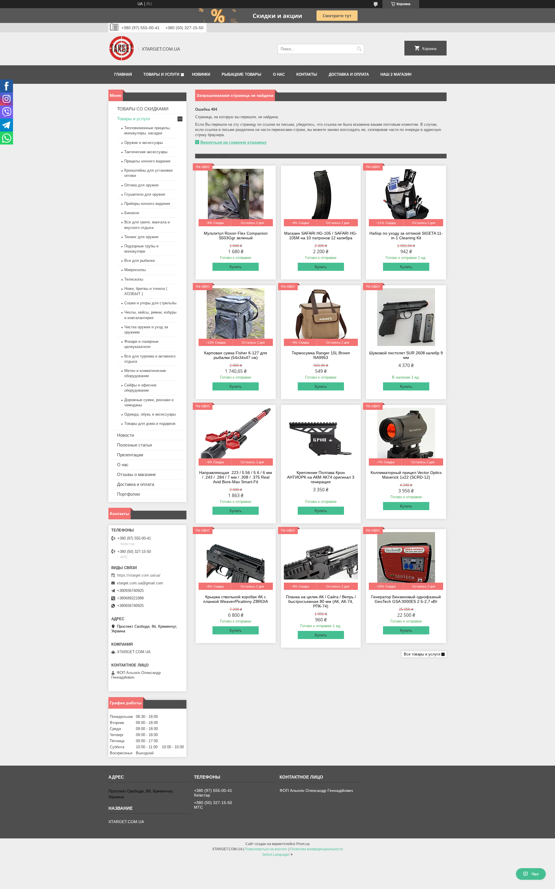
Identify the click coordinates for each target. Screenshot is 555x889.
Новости (125, 435)
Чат (535, 874)
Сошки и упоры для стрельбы (150, 303)
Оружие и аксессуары (143, 142)
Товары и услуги (161, 74)
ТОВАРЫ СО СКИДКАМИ (143, 108)
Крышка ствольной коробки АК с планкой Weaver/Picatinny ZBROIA (235, 599)
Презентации (130, 454)
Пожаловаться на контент (266, 849)
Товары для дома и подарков (149, 423)
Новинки (201, 74)
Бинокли (131, 213)
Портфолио (128, 494)
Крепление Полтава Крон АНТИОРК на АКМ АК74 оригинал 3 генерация (320, 477)
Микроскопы (135, 270)
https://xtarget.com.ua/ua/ (138, 575)
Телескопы (133, 279)
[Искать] (359, 49)
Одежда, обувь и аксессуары (150, 414)
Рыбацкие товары (241, 74)
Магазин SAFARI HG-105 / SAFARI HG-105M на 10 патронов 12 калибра (320, 235)
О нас (279, 74)
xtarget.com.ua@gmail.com (140, 583)
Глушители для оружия (144, 194)
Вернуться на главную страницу (233, 142)
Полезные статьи (134, 444)
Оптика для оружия (141, 185)
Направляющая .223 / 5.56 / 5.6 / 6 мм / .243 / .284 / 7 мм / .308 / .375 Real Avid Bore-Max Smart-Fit (235, 477)
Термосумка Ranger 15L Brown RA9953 (321, 355)
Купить (236, 267)
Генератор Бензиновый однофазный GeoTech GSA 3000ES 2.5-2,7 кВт (406, 599)
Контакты (306, 74)
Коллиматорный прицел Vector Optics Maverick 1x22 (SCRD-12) (406, 474)
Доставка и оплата (349, 74)
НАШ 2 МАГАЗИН (395, 74)
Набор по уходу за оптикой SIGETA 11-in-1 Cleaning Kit (406, 235)
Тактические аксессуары (145, 152)
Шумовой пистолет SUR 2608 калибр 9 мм (406, 355)
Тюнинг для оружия (141, 237)
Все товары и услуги (422, 654)
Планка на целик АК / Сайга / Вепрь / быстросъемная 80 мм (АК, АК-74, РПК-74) (321, 601)
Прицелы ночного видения (147, 161)
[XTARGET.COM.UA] (121, 48)
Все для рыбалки (139, 260)
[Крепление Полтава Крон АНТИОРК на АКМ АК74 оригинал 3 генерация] (321, 437)
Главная (123, 74)
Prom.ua (303, 844)
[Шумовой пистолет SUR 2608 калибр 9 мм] (406, 317)
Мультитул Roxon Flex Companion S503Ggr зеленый (236, 235)
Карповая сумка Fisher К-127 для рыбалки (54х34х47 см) (235, 355)
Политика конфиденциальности (316, 849)
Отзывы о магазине (136, 474)
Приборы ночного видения (147, 203)
